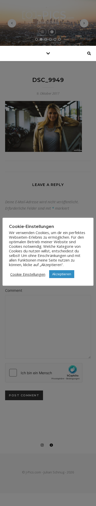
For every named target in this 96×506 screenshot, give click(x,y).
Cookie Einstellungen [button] (27, 274)
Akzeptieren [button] (61, 274)
